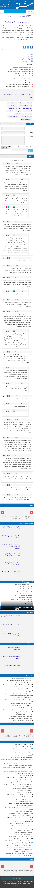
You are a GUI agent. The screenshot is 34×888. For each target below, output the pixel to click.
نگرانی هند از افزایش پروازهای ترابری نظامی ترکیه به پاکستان (18, 693)
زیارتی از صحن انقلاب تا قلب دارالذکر (22, 607)
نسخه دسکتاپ (17, 878)
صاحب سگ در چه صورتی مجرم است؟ (17, 22)
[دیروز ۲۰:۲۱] (26, 529)
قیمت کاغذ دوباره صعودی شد (25, 597)
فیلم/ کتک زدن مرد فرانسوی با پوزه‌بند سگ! (22, 82)
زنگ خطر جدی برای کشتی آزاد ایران (11, 625)
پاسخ (4, 163)
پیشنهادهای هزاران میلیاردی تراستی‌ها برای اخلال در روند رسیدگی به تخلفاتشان (11, 546)
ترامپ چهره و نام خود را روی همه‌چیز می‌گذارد (22, 749)
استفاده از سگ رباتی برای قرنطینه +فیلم (22, 73)
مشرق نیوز (20, 4)
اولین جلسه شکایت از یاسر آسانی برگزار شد (22, 697)
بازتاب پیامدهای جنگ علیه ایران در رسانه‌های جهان (21, 757)
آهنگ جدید (9, 111)
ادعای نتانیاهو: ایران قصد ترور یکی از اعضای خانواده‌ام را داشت (18, 841)
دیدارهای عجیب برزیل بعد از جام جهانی (23, 834)
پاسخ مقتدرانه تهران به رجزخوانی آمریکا (23, 714)
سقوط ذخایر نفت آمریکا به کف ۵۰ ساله (23, 753)
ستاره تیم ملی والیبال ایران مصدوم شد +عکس (11, 635)
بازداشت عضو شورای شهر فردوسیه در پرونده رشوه (11, 735)
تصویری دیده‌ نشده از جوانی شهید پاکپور (23, 744)
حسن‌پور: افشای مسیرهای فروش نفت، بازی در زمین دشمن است (18, 689)
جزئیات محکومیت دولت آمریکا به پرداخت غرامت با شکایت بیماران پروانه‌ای (18, 818)
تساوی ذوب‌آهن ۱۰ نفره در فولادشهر (24, 792)
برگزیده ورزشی (29, 612)
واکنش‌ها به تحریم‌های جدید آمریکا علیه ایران (22, 788)
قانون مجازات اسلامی (7, 94)
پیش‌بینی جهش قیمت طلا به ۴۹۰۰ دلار (23, 595)
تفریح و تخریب (28, 691)
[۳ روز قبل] (25, 511)
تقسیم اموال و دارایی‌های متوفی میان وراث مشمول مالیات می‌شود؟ (11, 555)
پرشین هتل (18, 111)
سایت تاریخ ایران (12, 103)
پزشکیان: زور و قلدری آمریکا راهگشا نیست (23, 786)
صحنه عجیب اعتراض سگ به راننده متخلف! (22, 67)
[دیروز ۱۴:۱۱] (9, 730)
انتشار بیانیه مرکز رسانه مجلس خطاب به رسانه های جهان (19, 847)
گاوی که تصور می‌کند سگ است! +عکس (22, 78)
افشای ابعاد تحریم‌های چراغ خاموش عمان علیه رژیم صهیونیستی (18, 763)
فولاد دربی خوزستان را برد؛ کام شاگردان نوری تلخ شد (20, 782)
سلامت (31, 859)
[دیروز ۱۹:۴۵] (26, 538)
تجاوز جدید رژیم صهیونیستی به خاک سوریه (23, 851)
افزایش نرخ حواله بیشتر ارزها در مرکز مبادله (22, 593)
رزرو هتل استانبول (12, 105)
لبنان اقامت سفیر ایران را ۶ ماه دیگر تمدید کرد (11, 528)
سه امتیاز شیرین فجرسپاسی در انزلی (24, 805)
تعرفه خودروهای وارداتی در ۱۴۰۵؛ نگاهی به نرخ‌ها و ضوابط (25, 517)
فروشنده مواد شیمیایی (13, 116)
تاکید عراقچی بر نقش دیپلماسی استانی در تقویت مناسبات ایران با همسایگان (18, 808)
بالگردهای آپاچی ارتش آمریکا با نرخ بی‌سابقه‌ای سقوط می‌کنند (18, 856)
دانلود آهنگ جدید (27, 108)
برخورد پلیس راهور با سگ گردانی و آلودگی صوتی (20, 69)
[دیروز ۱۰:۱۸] (26, 627)
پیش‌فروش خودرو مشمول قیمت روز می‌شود (9, 517)
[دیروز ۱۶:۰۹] (26, 574)
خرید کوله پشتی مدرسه (26, 119)
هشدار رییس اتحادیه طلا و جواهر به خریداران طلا (21, 716)
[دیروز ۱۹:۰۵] (26, 668)
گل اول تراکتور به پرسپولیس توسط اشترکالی (22, 838)
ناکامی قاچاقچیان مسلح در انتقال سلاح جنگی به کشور (11, 537)
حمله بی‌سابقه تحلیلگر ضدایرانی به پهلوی (23, 712)
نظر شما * (30, 137)
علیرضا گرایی (21, 94)
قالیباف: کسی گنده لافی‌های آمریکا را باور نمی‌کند (21, 843)
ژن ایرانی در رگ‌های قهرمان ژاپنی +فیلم (10, 616)
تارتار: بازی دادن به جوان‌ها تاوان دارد (24, 811)
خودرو (31, 505)
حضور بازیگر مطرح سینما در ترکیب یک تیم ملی (22, 678)
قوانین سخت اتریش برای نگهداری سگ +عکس (21, 76)
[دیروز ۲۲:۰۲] (26, 650)
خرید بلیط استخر (19, 114)
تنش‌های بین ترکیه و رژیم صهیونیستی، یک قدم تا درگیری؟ (19, 828)
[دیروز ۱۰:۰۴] (26, 636)
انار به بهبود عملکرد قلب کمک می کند (24, 751)
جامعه (29, 11)
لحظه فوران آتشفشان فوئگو (26, 775)
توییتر (31, 97)
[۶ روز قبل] (9, 511)
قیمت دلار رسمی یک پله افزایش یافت (24, 586)
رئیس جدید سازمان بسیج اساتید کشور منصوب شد (21, 703)
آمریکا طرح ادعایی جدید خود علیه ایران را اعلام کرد (21, 815)
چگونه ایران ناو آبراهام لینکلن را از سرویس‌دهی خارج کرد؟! (19, 853)
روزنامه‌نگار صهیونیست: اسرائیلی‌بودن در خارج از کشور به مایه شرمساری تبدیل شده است (17, 760)
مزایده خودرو (29, 114)
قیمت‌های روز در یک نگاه (27, 582)
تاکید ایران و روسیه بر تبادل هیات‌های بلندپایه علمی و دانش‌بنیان (18, 784)
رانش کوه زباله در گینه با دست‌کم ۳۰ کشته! (22, 720)
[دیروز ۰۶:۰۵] (9, 865)
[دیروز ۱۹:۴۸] (26, 659)
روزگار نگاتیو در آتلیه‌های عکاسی (12, 665)
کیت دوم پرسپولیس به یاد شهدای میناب (23, 821)
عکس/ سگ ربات (27, 80)
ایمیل (31, 132)
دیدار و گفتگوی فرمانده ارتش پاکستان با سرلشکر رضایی (20, 718)
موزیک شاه (21, 103)
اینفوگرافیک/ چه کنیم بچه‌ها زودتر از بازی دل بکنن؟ (10, 871)
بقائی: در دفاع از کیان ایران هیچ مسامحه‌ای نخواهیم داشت (19, 680)
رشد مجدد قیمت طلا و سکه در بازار (24, 591)
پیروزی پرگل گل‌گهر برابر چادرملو (25, 790)
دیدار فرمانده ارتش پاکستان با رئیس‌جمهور (13, 648)
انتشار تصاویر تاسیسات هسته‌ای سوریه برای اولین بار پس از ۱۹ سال (17, 684)
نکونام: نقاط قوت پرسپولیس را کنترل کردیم (22, 799)
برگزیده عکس (30, 644)
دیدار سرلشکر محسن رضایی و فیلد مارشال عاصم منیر (20, 803)
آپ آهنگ (29, 103)
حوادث (31, 724)
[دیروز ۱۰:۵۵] (26, 618)
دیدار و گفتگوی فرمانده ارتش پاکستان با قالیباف (10, 657)
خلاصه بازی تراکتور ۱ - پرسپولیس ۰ (24, 830)
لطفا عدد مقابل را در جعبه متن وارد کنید (24, 147)
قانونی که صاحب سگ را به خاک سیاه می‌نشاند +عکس (19, 84)
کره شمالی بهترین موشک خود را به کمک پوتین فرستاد (20, 765)
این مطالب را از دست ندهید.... (26, 523)
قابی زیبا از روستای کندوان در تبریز (24, 773)
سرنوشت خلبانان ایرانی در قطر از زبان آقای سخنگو (21, 687)
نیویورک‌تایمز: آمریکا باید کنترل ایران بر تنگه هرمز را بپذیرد (19, 845)
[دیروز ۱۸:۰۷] (26, 556)
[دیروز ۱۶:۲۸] (26, 565)
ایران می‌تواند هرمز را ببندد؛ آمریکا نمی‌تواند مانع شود (20, 813)
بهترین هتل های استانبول (25, 105)
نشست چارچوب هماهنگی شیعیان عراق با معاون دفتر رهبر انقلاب (17, 771)
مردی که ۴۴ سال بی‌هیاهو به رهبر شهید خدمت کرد (21, 695)
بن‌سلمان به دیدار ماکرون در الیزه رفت (23, 832)
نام (32, 128)
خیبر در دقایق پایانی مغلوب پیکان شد (24, 801)
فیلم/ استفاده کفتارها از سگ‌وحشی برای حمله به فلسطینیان (18, 86)
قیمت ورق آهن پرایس (26, 116)
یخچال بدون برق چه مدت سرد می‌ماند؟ (23, 746)
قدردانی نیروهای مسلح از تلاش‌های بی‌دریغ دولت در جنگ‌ (19, 777)
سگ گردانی (28, 94)
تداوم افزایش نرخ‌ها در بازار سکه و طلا (11, 572)
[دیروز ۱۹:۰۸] (26, 547)
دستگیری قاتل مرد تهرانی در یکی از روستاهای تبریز (11, 564)
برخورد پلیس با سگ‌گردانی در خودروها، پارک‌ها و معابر (19, 71)
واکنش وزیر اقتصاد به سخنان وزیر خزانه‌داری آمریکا (21, 780)
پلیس (15, 94)
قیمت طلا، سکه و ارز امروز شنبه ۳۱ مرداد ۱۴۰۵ (21, 599)
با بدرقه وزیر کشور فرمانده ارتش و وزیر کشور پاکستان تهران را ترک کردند (18, 700)
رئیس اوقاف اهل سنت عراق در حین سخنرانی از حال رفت (19, 795)
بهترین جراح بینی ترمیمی (14, 108)
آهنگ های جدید (28, 111)
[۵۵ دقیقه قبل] (25, 865)
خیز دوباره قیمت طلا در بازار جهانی (24, 589)
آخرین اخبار (30, 742)
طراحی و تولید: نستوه (17, 886)
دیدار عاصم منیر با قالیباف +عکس (24, 707)
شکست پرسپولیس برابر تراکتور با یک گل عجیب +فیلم (20, 836)
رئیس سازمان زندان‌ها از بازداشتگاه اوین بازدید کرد (21, 823)
